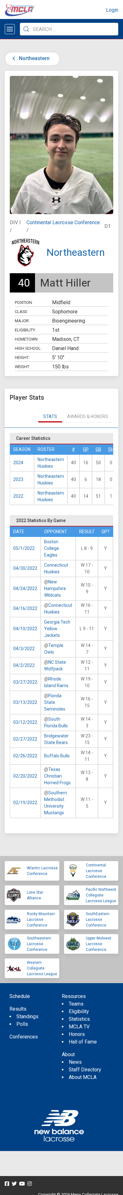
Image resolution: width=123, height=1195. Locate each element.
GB (98, 449)
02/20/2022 (25, 776)
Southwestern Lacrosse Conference (39, 944)
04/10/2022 (25, 628)
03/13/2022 (25, 702)
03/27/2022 (25, 682)
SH (111, 449)
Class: (21, 311)
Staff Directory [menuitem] (85, 1070)
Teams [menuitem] (76, 1004)
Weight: (22, 366)
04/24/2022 (25, 588)
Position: (24, 302)
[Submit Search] (26, 29)
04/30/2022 (25, 568)
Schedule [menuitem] (19, 996)
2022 (18, 496)
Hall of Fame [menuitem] (83, 1042)
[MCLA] (20, 10)
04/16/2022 (25, 608)
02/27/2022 (25, 739)
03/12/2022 (25, 722)
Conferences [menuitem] (23, 1037)
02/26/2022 (25, 755)
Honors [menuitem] (77, 1034)
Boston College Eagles (51, 548)
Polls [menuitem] (22, 1024)
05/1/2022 (24, 548)
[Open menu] (10, 29)
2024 (18, 462)
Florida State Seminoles (54, 702)
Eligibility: (25, 330)
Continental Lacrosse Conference (63, 222)
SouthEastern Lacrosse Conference (97, 919)
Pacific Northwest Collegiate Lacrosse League (101, 895)
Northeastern (34, 58)
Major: (22, 320)
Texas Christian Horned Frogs (57, 776)
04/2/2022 (24, 665)
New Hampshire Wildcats (55, 588)
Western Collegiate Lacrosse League (42, 968)
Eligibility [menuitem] (79, 1011)
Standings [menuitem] (27, 1016)
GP (86, 449)
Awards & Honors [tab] (87, 416)
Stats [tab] (50, 416)
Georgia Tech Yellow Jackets (57, 628)
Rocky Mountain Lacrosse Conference (41, 919)
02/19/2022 (25, 802)
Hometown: (26, 339)
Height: (22, 357)
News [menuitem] (75, 1062)
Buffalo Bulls (57, 755)
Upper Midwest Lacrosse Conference (98, 944)
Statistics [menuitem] (79, 1019)
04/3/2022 (24, 648)
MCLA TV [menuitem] (79, 1027)
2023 (18, 479)
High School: (28, 348)
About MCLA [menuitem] (83, 1077)
